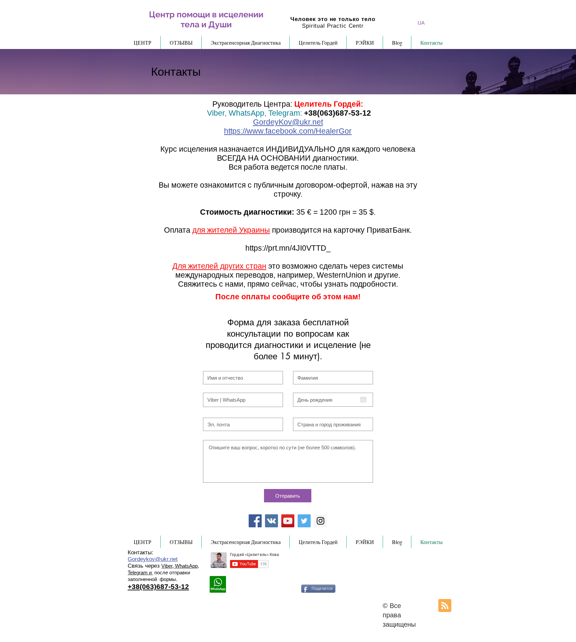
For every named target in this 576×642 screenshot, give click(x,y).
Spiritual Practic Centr (333, 26)
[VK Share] (291, 587)
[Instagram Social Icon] (320, 520)
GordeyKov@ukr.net (288, 122)
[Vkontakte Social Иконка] (271, 520)
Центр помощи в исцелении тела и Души (206, 19)
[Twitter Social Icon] (304, 520)
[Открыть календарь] (363, 399)
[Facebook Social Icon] (255, 520)
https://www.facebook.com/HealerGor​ (288, 131)
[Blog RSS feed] (444, 606)
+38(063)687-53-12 (337, 113)
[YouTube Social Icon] (287, 520)
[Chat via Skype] (247, 587)
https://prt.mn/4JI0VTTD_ (288, 248)
